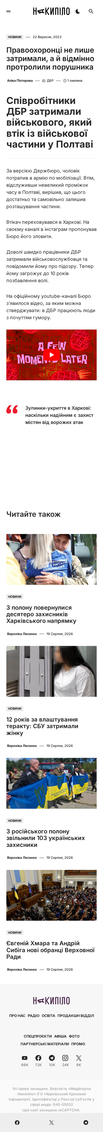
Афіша (60, 1036)
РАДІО (33, 1016)
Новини (14, 37)
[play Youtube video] (51, 355)
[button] (8, 11)
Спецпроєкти (38, 1036)
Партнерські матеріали (45, 1044)
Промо (78, 1044)
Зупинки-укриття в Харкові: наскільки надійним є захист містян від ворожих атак (59, 415)
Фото (74, 1036)
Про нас (17, 1016)
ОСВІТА (48, 1016)
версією (22, 171)
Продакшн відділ (76, 1016)
